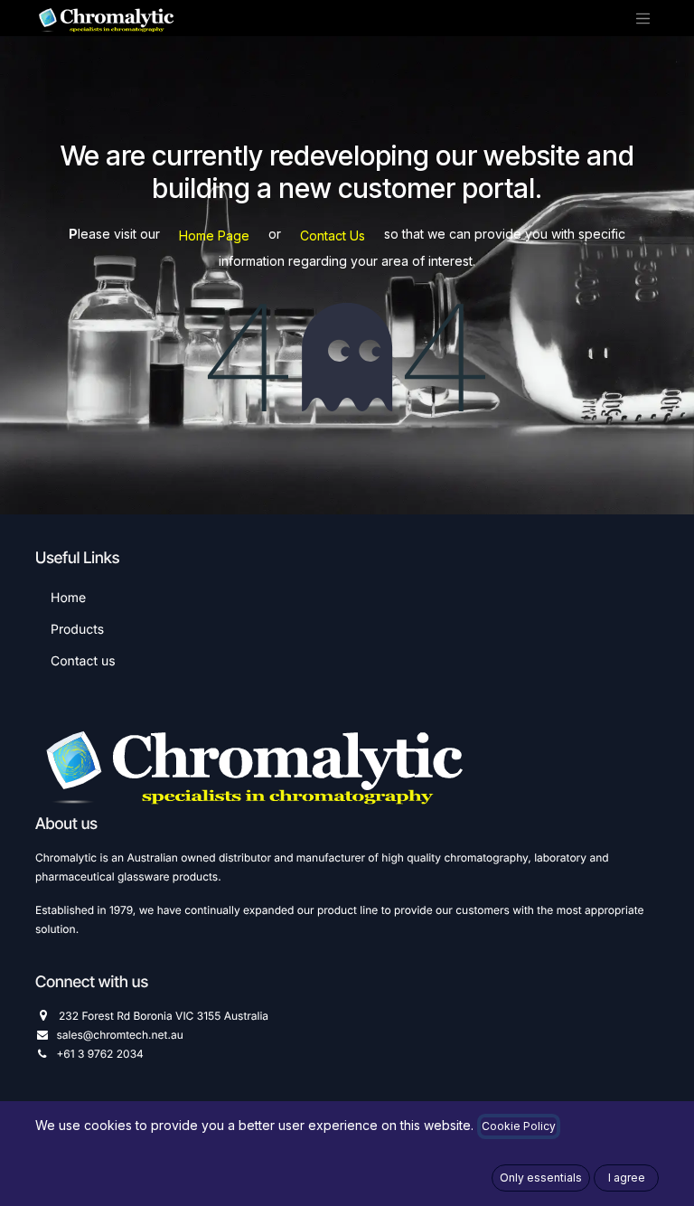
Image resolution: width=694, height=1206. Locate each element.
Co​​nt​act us (83, 661)
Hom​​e (68, 598)
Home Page (214, 235)
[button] (541, 1178)
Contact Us (332, 235)
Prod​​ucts (77, 629)
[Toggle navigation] (643, 18)
